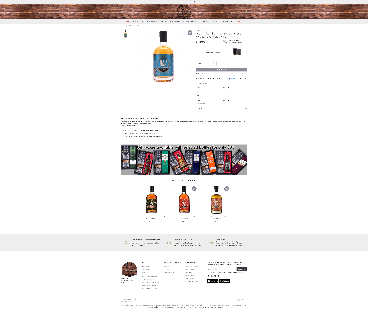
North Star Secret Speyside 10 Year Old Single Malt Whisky (152, 217)
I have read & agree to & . (225, 272)
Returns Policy (189, 272)
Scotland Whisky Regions (149, 279)
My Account (145, 266)
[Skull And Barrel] (184, 11)
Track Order (145, 269)
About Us (166, 266)
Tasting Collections (211, 21)
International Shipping (191, 281)
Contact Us (145, 272)
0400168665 (124, 285)
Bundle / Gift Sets (191, 21)
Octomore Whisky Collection (150, 285)
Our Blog (166, 269)
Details (124, 115)
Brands (164, 21)
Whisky (136, 21)
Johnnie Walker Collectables (150, 288)
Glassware (175, 21)
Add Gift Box (212, 52)
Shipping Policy (190, 278)
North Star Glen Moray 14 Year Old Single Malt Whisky (216, 217)
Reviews (200, 108)
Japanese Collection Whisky (150, 282)
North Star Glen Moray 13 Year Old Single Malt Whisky (184, 217)
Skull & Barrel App (169, 272)
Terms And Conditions (191, 266)
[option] (163, 56)
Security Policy (189, 275)
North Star (200, 30)
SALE (240, 21)
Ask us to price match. (235, 42)
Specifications (202, 84)
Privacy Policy (189, 269)
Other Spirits (229, 21)
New (128, 21)
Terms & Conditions (227, 272)
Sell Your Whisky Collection (150, 276)
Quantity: (200, 63)
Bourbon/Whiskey (150, 21)
